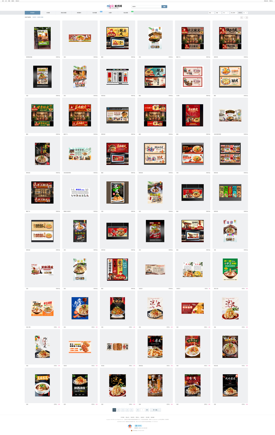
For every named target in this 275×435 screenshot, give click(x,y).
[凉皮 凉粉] (42, 308)
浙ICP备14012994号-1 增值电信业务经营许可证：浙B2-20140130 (129, 421)
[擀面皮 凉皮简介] (80, 192)
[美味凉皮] (42, 153)
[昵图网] (114, 6)
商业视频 (128, 12)
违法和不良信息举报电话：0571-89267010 (150, 421)
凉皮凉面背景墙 (217, 134)
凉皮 (65, 57)
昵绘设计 (17, 1)
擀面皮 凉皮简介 (67, 211)
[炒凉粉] (192, 76)
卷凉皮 (65, 365)
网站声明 (132, 417)
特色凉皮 (216, 365)
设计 (6, 1)
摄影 (9, 1)
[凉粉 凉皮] (230, 269)
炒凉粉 (177, 95)
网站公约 (127, 417)
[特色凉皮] (230, 346)
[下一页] (155, 410)
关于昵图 (122, 417)
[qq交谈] (138, 426)
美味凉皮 (28, 172)
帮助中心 (271, 1)
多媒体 (12, 1)
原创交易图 (63, 12)
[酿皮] (117, 38)
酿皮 (102, 57)
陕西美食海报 (29, 57)
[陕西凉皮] (230, 38)
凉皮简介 (141, 288)
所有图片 (32, 12)
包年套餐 (95, 12)
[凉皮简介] (155, 269)
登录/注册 (266, 1)
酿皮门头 (178, 57)
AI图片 (110, 12)
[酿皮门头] (192, 38)
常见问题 (147, 417)
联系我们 (142, 417)
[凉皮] (80, 38)
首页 (3, 1)
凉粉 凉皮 (216, 288)
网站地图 (152, 417)
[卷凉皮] (80, 346)
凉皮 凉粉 (28, 327)
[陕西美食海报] (42, 38)
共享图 (48, 12)
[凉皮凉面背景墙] (230, 115)
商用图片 (79, 12)
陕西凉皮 (216, 57)
